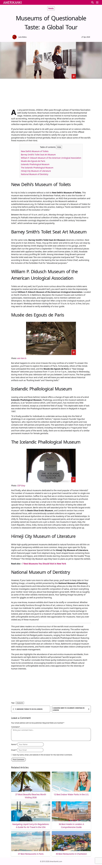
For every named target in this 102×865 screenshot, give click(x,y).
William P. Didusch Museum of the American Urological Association (51, 158)
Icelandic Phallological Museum (35, 164)
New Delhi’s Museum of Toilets (34, 151)
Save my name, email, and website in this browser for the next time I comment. (42, 755)
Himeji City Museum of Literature (36, 171)
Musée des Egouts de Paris (33, 161)
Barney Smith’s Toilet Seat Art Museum (38, 154)
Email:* (14, 750)
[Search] (92, 2)
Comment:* (15, 727)
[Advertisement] (51, 93)
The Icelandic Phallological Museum (37, 167)
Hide (59, 147)
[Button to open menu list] (97, 2)
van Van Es (21, 358)
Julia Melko (23, 37)
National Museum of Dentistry (34, 174)
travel (51, 8)
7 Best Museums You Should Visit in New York (44, 563)
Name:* (14, 744)
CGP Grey (21, 485)
